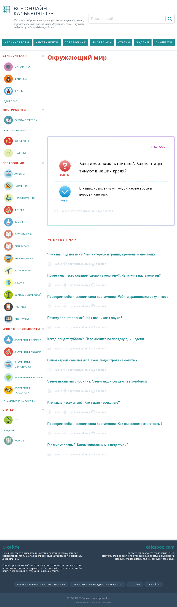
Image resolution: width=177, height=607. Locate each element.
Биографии (102, 42)
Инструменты (47, 42)
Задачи (142, 42)
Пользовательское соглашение (41, 584)
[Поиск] (169, 18)
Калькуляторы (17, 42)
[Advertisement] (111, 99)
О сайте (154, 584)
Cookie (135, 584)
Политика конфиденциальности (97, 584)
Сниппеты (164, 42)
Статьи (124, 42)
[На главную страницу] (6, 17)
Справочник (75, 42)
